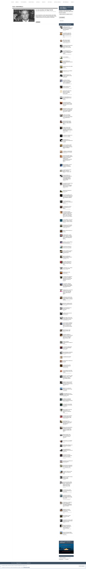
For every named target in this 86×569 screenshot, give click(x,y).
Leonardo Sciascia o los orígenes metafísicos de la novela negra (67, 75)
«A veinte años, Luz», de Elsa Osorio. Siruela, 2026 (67, 268)
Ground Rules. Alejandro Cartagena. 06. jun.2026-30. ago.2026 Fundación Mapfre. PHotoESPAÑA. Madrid (67, 285)
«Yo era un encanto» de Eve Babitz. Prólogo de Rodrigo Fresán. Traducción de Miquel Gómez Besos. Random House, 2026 (67, 484)
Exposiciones (65, 287)
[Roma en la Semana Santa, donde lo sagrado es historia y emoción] (61, 533)
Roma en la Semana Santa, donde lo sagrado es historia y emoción (68, 533)
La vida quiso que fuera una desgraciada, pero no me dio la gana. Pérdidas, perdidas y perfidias (68, 298)
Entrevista (66, 83)
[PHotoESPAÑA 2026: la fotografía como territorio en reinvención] (61, 450)
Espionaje (64, 192)
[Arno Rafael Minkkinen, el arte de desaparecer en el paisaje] (61, 97)
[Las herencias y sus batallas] (61, 441)
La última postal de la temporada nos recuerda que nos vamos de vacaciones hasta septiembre (68, 28)
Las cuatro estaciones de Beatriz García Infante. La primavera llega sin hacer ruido (67, 263)
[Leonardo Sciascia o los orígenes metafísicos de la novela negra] (61, 75)
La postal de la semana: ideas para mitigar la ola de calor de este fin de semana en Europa (67, 103)
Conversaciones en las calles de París (68, 67)
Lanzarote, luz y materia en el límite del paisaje (68, 461)
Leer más (38, 22)
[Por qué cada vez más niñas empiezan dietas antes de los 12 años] (61, 371)
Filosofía (64, 132)
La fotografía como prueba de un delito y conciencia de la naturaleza (67, 405)
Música (66, 349)
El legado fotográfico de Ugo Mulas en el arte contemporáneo (67, 477)
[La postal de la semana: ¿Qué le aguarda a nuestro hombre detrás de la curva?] (61, 520)
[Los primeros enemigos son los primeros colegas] (61, 136)
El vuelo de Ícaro (69, 94)
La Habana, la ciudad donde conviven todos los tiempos (67, 152)
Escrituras (64, 30)
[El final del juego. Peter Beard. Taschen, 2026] (61, 330)
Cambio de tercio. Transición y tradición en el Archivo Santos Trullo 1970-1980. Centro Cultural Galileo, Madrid (68, 292)
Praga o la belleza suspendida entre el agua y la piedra (67, 342)
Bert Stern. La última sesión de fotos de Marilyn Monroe (67, 304)
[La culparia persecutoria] (61, 357)
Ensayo (64, 48)
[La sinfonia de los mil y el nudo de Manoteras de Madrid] (61, 207)
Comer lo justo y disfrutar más (67, 54)
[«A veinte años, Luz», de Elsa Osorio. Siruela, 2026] (61, 268)
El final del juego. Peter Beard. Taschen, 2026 (66, 330)
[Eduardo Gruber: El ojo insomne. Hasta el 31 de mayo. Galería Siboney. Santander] (61, 435)
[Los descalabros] (61, 57)
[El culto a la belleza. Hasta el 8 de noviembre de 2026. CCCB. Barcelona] (61, 251)
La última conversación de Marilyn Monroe (67, 313)
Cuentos (51, 11)
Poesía (64, 385)
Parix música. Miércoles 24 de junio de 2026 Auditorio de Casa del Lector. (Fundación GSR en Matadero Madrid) (68, 196)
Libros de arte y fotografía (66, 499)
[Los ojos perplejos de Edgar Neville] (24, 15)
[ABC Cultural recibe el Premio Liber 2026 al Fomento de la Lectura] (61, 41)
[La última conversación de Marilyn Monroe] (61, 313)
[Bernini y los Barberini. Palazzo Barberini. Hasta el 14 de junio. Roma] (61, 257)
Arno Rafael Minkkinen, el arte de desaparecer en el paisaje (67, 98)
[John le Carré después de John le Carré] (61, 191)
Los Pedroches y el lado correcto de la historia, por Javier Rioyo (67, 491)
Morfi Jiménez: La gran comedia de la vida (67, 516)
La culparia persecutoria (67, 356)
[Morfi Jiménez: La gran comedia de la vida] (61, 516)
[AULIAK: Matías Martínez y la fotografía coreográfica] (61, 445)
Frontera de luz (65, 68)
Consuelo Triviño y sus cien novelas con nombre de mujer (67, 472)
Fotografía (64, 63)
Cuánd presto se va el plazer (67, 70)
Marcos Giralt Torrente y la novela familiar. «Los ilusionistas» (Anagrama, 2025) (67, 411)
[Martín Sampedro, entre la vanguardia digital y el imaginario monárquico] (61, 165)
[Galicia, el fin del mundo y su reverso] (61, 231)
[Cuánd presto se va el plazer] (61, 71)
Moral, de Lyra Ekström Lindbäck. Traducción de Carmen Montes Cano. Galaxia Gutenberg (67, 526)
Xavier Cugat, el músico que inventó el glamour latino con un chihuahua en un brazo (68, 318)
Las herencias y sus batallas (67, 440)
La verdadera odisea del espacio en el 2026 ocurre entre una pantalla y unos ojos (67, 34)
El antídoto (64, 36)
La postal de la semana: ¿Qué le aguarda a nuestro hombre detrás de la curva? (68, 521)
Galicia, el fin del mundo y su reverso (67, 231)
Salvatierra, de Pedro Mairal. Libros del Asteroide (67, 242)
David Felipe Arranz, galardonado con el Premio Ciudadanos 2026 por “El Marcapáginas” (67, 422)
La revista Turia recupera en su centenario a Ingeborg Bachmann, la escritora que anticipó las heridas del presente (67, 278)
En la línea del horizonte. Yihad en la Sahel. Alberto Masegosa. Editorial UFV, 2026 (67, 122)
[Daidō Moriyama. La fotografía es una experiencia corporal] (61, 140)
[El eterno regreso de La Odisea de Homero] (61, 87)
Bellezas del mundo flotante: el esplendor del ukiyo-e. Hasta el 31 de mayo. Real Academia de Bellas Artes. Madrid (67, 429)
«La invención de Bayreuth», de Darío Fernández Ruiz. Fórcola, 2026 (67, 347)
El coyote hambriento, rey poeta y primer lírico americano (67, 308)
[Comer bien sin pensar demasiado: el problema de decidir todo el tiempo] (61, 455)
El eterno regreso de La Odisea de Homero (67, 87)
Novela (67, 269)
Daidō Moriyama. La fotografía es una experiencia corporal (68, 140)
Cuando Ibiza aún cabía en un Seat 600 (67, 361)
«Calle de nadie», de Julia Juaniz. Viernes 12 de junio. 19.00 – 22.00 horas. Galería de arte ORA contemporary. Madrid (67, 236)
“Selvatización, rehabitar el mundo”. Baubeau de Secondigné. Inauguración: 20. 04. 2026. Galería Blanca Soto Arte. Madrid (67, 504)
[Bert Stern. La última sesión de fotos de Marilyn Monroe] (61, 304)
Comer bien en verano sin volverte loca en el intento (67, 247)
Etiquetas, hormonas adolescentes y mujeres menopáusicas (67, 510)
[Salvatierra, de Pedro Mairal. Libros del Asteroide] (61, 242)
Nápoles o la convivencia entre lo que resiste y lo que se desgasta (67, 389)
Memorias (67, 320)
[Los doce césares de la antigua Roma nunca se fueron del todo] (61, 365)
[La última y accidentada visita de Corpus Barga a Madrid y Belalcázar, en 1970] (61, 399)
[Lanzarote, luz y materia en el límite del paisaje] (61, 461)
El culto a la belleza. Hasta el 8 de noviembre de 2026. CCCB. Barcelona (67, 251)
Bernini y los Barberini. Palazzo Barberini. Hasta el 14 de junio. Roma (67, 257)
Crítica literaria (65, 94)
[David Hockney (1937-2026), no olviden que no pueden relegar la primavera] (61, 226)
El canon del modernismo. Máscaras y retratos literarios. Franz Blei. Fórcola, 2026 (67, 92)
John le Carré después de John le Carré (67, 191)
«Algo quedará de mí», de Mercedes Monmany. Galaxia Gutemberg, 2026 (67, 394)
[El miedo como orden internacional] (61, 273)
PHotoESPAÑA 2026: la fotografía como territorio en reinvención (68, 450)
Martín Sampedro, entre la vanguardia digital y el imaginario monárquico (67, 165)
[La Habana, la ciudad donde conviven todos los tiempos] (61, 152)
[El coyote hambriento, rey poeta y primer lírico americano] (61, 308)
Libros (49, 11)
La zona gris (70, 83)
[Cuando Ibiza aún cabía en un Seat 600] (61, 361)
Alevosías (67, 36)
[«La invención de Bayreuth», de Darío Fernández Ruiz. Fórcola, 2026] (61, 347)
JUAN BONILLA (41, 11)
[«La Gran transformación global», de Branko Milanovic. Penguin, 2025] (61, 170)
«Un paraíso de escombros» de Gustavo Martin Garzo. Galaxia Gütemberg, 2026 (67, 416)
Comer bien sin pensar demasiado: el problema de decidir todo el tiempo (67, 455)
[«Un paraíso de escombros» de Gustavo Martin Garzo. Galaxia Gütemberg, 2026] (61, 416)
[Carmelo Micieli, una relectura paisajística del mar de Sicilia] (61, 61)
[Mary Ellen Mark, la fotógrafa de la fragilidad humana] (61, 353)
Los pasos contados (66, 401)
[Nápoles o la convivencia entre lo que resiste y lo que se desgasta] (61, 389)
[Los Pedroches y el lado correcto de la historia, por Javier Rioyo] (61, 490)
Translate (66, 559)
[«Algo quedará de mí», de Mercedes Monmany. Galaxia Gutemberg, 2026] (61, 394)
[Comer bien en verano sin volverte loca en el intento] (61, 247)
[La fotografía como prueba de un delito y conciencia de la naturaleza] (61, 405)
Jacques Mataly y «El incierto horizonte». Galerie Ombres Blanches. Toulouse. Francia (67, 220)
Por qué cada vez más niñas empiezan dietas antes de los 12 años (68, 371)
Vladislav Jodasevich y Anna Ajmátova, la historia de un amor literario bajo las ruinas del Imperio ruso (68, 383)
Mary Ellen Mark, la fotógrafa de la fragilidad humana (68, 352)
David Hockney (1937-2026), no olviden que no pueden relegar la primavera (67, 226)
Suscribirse (62, 17)
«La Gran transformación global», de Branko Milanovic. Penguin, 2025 (67, 171)
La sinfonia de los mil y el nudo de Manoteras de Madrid (67, 207)
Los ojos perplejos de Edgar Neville (44, 10)
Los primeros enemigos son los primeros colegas (67, 135)
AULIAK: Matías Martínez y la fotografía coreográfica (67, 445)
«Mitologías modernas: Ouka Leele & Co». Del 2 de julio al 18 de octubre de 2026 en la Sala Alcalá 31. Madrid (68, 110)
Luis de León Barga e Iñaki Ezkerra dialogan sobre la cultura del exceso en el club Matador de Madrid (67, 146)
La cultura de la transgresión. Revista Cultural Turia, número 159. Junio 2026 (68, 46)
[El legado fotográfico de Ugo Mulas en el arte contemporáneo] (61, 477)
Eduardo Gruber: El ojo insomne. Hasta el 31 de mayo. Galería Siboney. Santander (67, 436)
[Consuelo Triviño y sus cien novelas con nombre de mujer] (61, 472)
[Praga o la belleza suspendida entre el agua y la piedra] (61, 342)
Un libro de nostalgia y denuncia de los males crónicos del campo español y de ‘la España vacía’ (67, 116)
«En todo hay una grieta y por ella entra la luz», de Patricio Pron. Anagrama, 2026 (67, 466)
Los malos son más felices (66, 209)
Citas (63, 112)
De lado (64, 486)
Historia (64, 83)
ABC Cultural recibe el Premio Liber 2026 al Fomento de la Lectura (66, 41)
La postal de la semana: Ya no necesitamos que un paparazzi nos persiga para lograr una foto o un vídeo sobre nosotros (68, 185)
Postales (64, 187)
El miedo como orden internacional (66, 272)
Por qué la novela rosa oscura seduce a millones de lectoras (67, 202)
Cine (65, 239)
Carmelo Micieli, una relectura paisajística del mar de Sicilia (68, 62)
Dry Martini (64, 71)
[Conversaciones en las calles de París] (61, 67)
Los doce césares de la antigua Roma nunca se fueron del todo (67, 366)
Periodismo (64, 124)
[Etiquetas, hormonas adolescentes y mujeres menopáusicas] (61, 510)
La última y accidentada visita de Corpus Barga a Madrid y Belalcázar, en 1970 (67, 399)
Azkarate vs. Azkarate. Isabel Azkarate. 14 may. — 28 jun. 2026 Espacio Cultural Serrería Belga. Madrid (67, 377)
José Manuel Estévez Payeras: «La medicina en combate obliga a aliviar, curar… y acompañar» (67, 81)
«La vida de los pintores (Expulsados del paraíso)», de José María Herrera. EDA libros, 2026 (67, 496)
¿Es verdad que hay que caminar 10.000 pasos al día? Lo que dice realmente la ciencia (68, 52)
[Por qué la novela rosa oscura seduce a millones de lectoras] (61, 201)
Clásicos (64, 88)
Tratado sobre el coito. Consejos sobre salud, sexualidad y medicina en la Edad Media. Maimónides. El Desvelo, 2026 (67, 129)
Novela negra (65, 77)
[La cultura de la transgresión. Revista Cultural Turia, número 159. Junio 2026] (61, 46)
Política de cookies (26, 567)
